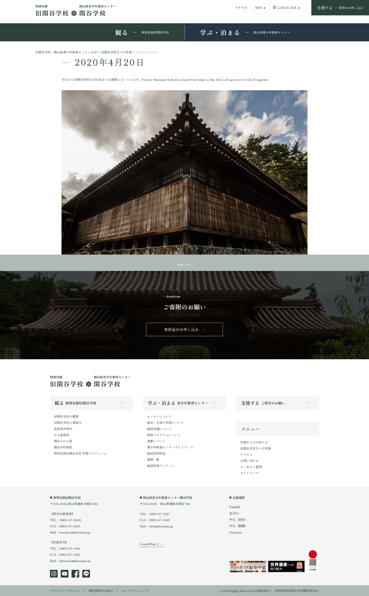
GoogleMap (147, 543)
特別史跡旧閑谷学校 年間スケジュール (80, 453)
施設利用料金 (156, 453)
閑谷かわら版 (63, 441)
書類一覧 (153, 459)
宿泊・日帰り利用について (165, 422)
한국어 (234, 513)
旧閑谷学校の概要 (66, 416)
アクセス (241, 7)
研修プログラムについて (164, 435)
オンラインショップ (135, 590)
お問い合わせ (249, 460)
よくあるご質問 (251, 466)
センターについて (159, 416)
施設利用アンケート (161, 465)
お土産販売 (61, 435)
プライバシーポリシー (65, 590)
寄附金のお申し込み (181, 329)
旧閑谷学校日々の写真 (255, 448)
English (234, 506)
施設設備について (159, 428)
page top (184, 264)
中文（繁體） (238, 525)
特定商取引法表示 (101, 590)
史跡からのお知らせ (254, 442)
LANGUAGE (287, 7)
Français (235, 532)
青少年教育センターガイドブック (170, 447)
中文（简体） (238, 519)
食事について (156, 441)
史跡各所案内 (63, 428)
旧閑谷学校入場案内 (67, 422)
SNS (258, 7)
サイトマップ (249, 473)
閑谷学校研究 (63, 447)
